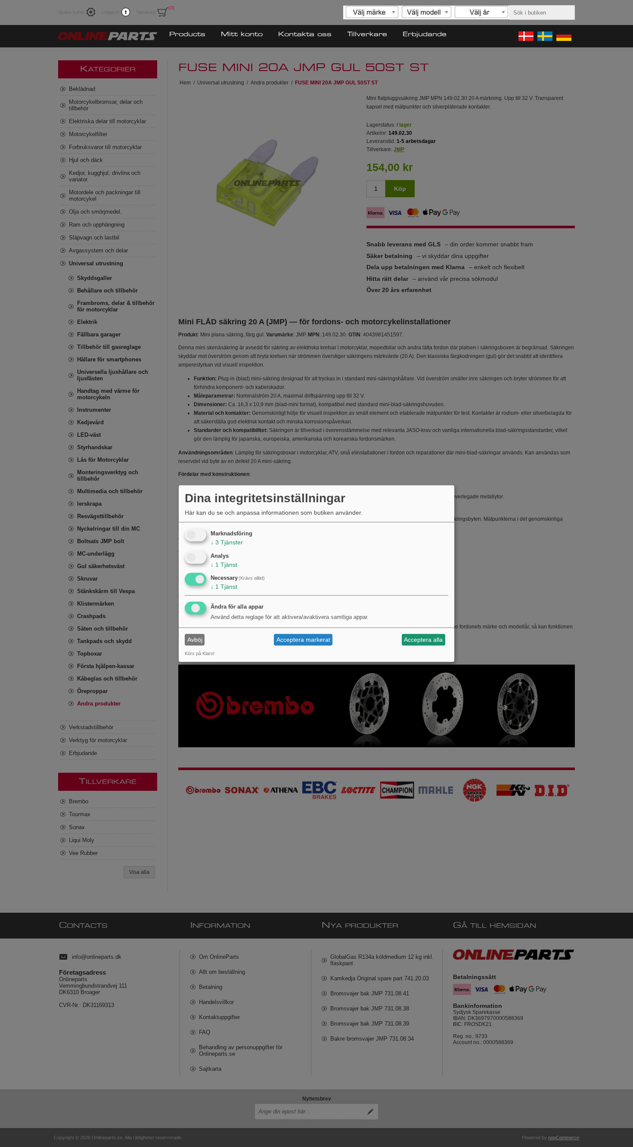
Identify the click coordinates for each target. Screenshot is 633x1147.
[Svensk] (544, 36)
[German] (563, 36)
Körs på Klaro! (199, 653)
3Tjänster (227, 542)
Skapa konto (71, 12)
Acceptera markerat (303, 639)
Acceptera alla (423, 639)
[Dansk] (525, 36)
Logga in (110, 12)
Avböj (194, 639)
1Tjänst (224, 564)
